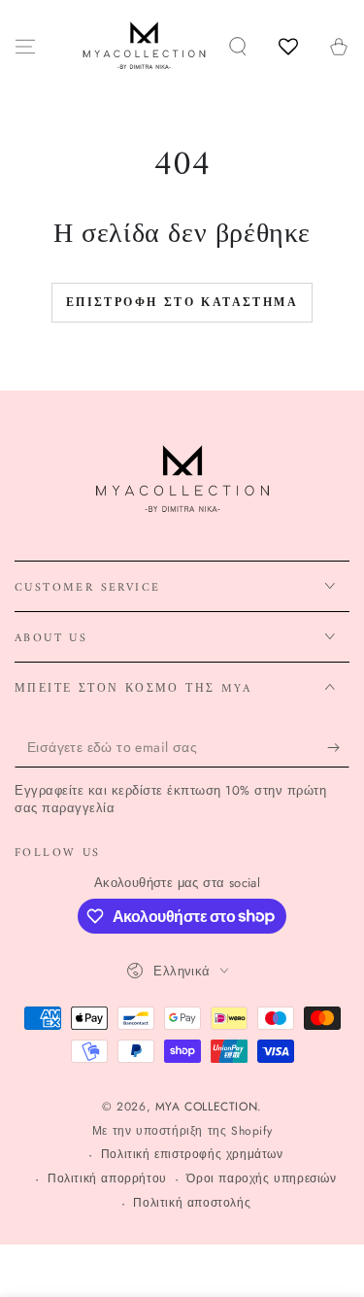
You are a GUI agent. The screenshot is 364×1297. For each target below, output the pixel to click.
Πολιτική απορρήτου (107, 1179)
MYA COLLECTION (206, 1106)
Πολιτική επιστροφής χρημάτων (192, 1154)
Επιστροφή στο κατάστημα (182, 303)
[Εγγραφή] (338, 748)
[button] (238, 46)
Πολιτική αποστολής (191, 1203)
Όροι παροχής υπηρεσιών (261, 1179)
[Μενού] (25, 46)
